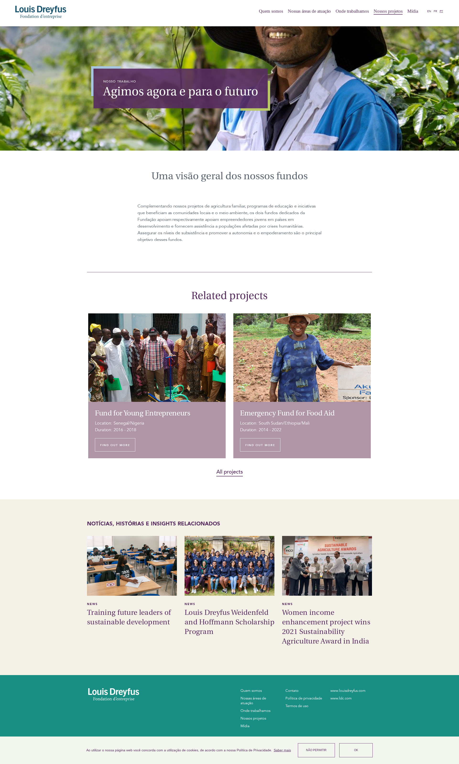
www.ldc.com (341, 698)
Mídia (412, 11)
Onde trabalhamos (352, 11)
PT (441, 11)
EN (429, 11)
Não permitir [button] (316, 750)
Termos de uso (296, 706)
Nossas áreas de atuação (309, 11)
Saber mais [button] (282, 750)
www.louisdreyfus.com (348, 690)
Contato (292, 690)
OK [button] (356, 750)
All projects (229, 472)
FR (435, 11)
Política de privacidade (303, 698)
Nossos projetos (388, 11)
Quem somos (271, 11)
